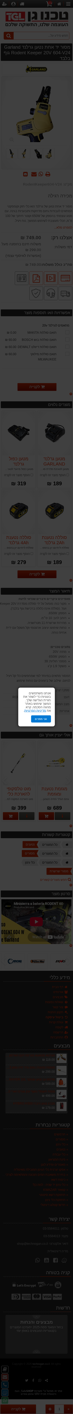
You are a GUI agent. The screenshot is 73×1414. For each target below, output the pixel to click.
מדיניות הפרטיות (35, 710)
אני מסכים (41, 718)
